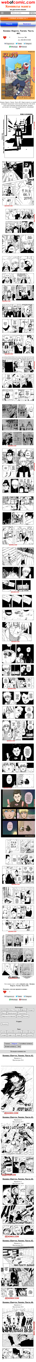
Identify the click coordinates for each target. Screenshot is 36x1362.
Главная (7, 1043)
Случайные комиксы (25, 1043)
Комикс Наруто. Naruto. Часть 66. (18, 1302)
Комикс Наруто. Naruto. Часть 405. (18, 32)
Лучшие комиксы (10, 1046)
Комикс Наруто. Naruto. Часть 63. (18, 1117)
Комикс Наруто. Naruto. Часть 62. (18, 1055)
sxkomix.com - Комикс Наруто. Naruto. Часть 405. (22, 984)
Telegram (14, 1043)
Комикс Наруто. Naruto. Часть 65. (18, 1240)
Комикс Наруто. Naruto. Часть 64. (18, 1179)
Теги (19, 1046)
